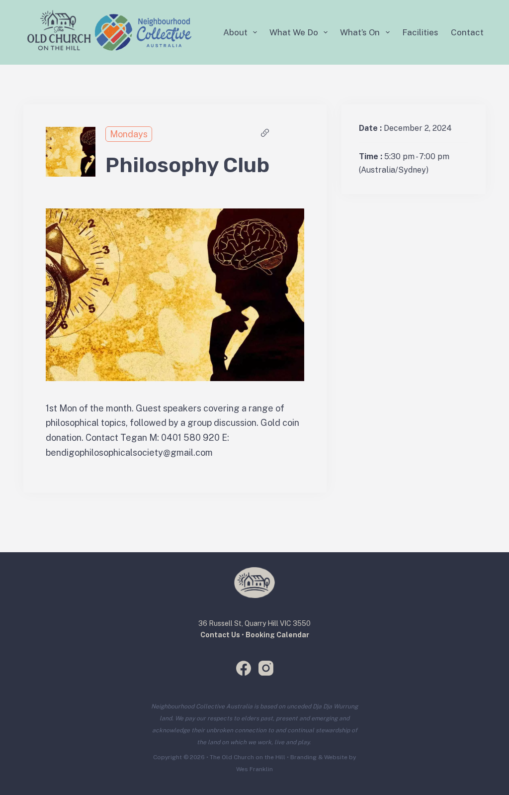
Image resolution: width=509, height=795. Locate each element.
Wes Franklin (254, 769)
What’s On (360, 32)
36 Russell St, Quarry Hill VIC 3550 (254, 623)
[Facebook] (243, 668)
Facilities (420, 32)
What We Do (293, 32)
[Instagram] (265, 668)
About (235, 32)
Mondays (129, 134)
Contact (467, 32)
